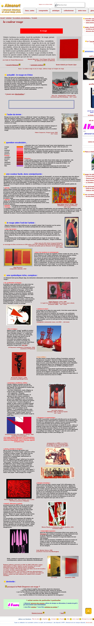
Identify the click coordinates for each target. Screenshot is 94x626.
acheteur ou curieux (51, 607)
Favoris (62, 619)
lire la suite (89, 622)
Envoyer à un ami (37, 613)
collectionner (69, 11)
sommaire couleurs (37, 65)
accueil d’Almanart (12, 65)
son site (24, 345)
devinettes (19, 94)
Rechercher (56, 5)
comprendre (43, 11)
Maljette (11, 499)
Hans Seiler (60, 204)
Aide (68, 619)
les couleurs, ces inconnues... (22, 18)
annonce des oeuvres (38, 603)
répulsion (43, 534)
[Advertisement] (37, 104)
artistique (55, 11)
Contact (54, 619)
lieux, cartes (29, 11)
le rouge (34, 18)
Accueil (2, 18)
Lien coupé (76, 619)
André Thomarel (53, 301)
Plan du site (35, 619)
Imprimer (45, 619)
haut (62, 613)
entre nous (82, 11)
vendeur (33, 607)
